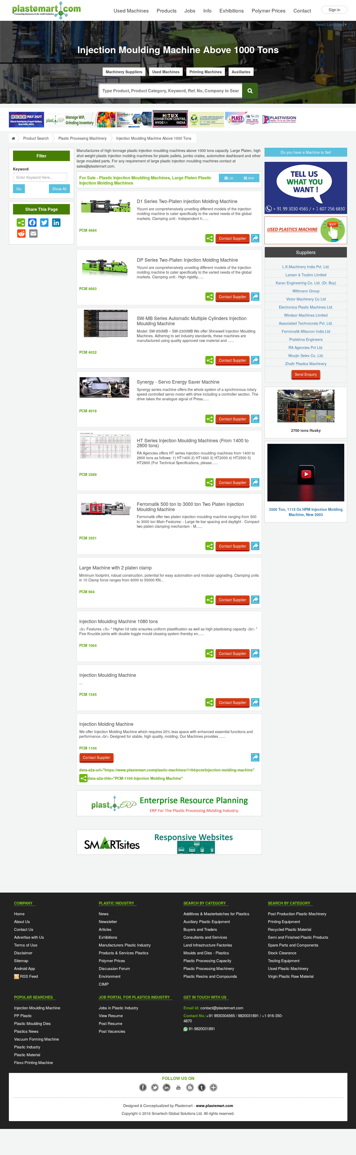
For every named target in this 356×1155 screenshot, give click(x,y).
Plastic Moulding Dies (32, 1023)
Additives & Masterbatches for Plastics (216, 913)
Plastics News (26, 1031)
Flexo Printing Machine (33, 1062)
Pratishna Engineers (306, 339)
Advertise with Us (29, 937)
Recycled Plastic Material (289, 929)
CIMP (104, 984)
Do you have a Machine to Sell (306, 152)
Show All (59, 188)
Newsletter (108, 921)
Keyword (21, 168)
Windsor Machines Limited (306, 315)
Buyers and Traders (200, 929)
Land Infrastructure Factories (207, 945)
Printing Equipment (284, 921)
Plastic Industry (27, 1046)
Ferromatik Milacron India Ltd (306, 331)
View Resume (111, 1015)
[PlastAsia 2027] (26, 119)
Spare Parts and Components (293, 945)
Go (18, 188)
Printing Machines (205, 71)
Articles (105, 929)
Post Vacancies (112, 1031)
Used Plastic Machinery (288, 968)
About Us (22, 921)
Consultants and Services (205, 937)
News (104, 913)
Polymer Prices (269, 10)
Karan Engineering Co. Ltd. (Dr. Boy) (306, 282)
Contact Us (23, 929)
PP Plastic (23, 1015)
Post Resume (110, 1023)
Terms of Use (25, 945)
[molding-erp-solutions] (169, 804)
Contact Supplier (232, 238)
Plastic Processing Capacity (207, 960)
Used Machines (131, 10)
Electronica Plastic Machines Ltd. (306, 307)
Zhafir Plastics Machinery (306, 363)
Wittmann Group (306, 290)
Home (19, 913)
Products (167, 10)
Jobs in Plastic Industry (118, 1007)
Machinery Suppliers (124, 71)
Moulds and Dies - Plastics (206, 952)
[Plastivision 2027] (279, 119)
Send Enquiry (306, 374)
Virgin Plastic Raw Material (291, 976)
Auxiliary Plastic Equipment (206, 921)
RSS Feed (28, 976)
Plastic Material (27, 1054)
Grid (250, 178)
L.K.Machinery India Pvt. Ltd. (306, 266)
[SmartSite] (169, 842)
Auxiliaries (241, 71)
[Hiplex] (170, 118)
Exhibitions (231, 10)
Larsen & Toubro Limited (306, 274)
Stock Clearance (282, 952)
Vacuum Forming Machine (36, 1039)
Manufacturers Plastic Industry (125, 945)
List (230, 178)
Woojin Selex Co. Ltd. (306, 355)
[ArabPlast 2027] (134, 119)
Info (207, 10)
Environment (109, 976)
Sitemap (21, 960)
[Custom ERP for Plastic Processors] (80, 119)
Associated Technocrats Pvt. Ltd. (306, 323)
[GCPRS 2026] (206, 119)
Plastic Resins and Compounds (210, 976)
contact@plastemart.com (221, 1007)
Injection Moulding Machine (37, 1007)
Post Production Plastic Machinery (297, 913)
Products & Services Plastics (124, 952)
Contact (302, 10)
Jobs (190, 10)
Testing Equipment (283, 960)
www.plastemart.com (214, 1105)
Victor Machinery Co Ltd (306, 299)
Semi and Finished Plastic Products (298, 937)
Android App (24, 968)
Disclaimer (23, 952)
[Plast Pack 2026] (242, 119)
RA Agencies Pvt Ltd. (306, 347)
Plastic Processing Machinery (82, 138)
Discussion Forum (114, 968)
